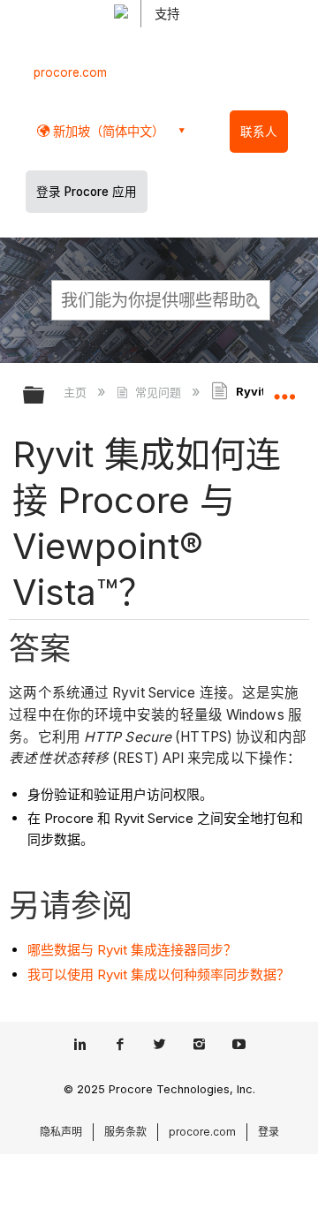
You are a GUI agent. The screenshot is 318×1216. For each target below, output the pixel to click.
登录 (268, 1131)
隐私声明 (61, 1131)
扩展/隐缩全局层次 (45, 396)
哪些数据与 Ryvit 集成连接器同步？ (132, 949)
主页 (77, 392)
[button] (254, 299)
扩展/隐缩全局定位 (284, 389)
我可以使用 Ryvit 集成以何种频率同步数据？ (158, 974)
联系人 (258, 132)
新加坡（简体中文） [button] (106, 131)
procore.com (70, 72)
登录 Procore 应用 (86, 192)
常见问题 (158, 392)
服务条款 (125, 1131)
